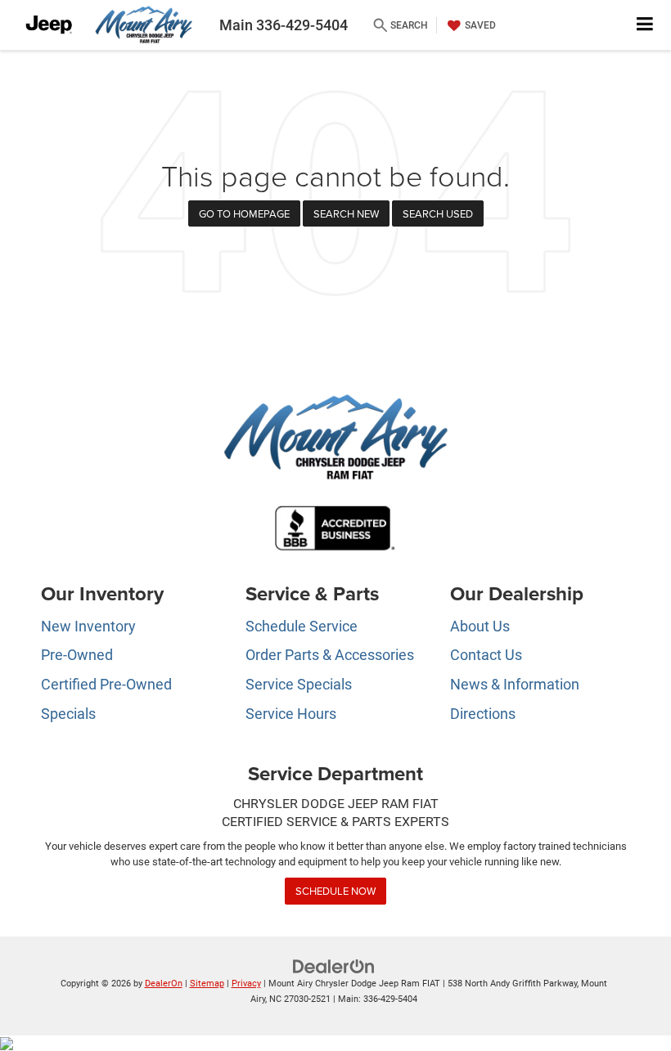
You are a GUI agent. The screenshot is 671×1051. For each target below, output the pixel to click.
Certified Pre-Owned (106, 684)
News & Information (514, 684)
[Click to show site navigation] (645, 25)
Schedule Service (301, 626)
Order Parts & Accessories (329, 654)
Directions (483, 713)
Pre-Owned (77, 654)
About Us (480, 626)
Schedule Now (335, 890)
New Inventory (88, 626)
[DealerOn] (334, 965)
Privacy (246, 983)
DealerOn (163, 983)
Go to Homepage (244, 213)
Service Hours (290, 713)
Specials (68, 713)
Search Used (438, 213)
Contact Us (486, 654)
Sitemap (207, 983)
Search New (346, 213)
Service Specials (298, 684)
